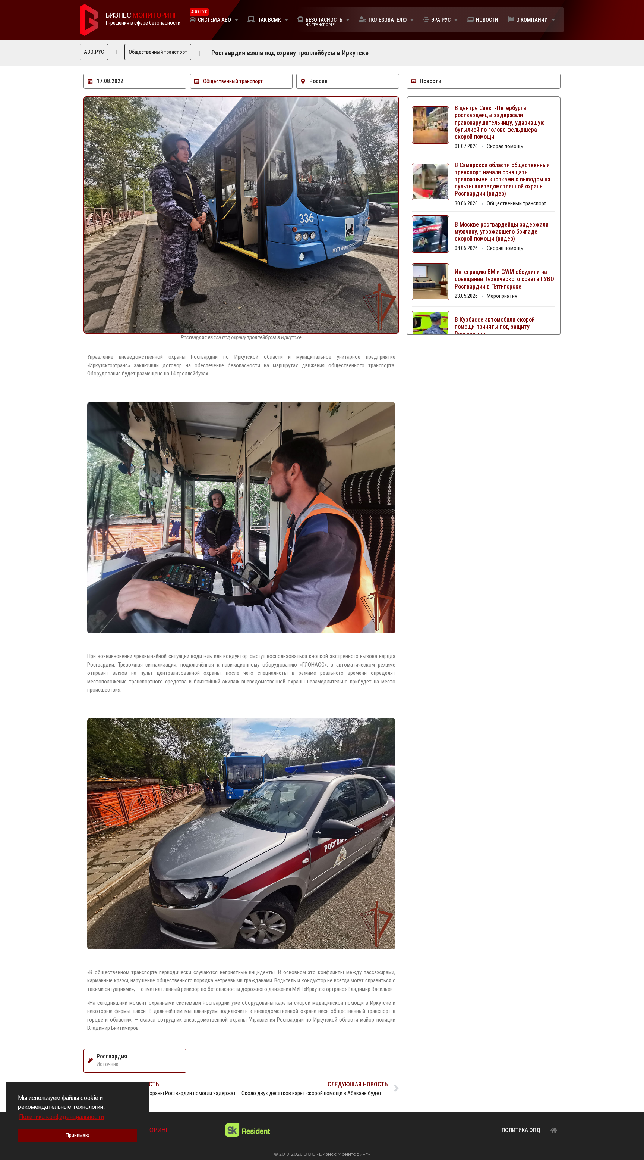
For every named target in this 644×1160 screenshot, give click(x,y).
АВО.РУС (94, 52)
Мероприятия (502, 296)
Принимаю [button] (77, 1135)
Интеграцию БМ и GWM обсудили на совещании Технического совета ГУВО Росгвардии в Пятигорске (504, 279)
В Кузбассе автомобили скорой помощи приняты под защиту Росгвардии (495, 326)
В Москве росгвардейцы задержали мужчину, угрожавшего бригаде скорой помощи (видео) (502, 231)
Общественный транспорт (158, 52)
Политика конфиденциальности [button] (61, 1116)
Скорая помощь (505, 146)
